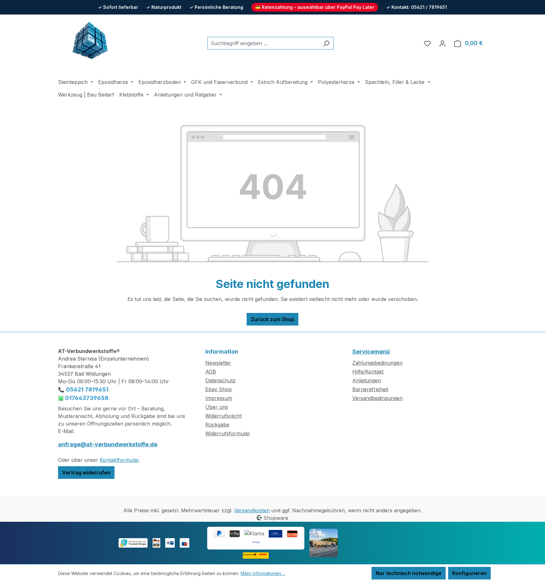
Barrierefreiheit (370, 389)
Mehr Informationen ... (263, 573)
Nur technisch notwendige (409, 573)
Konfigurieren (469, 573)
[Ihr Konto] (442, 43)
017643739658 (86, 398)
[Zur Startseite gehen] (89, 42)
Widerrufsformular (227, 433)
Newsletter (218, 363)
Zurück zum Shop (272, 319)
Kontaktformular (119, 460)
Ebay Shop (218, 389)
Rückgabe (217, 424)
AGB (210, 371)
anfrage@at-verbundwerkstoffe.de (107, 444)
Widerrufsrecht (223, 416)
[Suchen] (326, 43)
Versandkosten (252, 510)
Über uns (216, 407)
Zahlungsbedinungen (377, 363)
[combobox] (263, 43)
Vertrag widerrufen (86, 472)
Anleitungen (366, 380)
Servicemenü (371, 351)
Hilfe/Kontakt (368, 371)
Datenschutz (220, 380)
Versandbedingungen (377, 398)
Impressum (218, 398)
